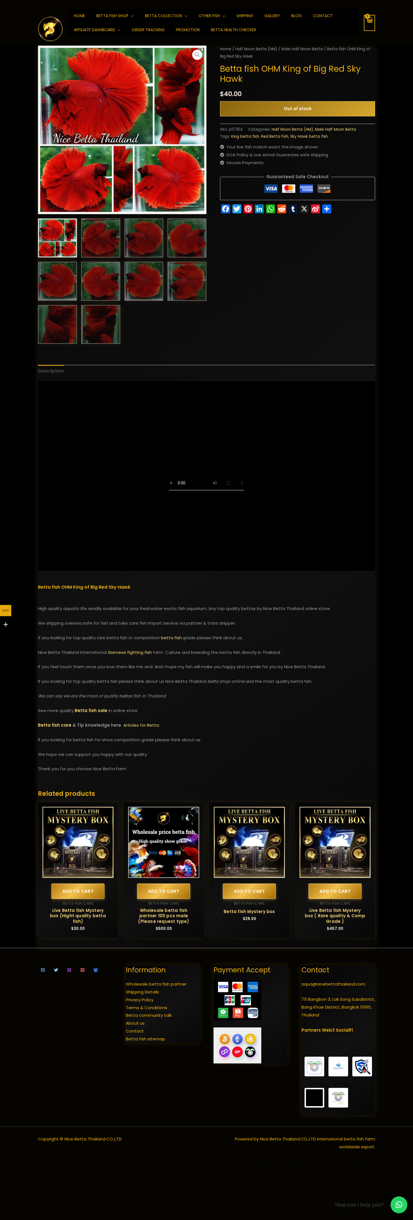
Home (225, 49)
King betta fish (245, 136)
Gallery (272, 16)
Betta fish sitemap (145, 1039)
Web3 (328, 1030)
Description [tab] (51, 371)
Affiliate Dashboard (94, 30)
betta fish (171, 638)
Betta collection (163, 16)
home (79, 16)
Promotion (188, 30)
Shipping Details (142, 992)
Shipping (245, 16)
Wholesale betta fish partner (156, 984)
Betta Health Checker (233, 30)
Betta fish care (54, 725)
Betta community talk (149, 1015)
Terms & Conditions (146, 1008)
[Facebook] (43, 970)
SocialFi (344, 1030)
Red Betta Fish (274, 136)
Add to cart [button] (78, 891)
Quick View (78, 873)
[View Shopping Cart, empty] (369, 23)
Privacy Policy (139, 1000)
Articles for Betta (141, 725)
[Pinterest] (82, 970)
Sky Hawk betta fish (309, 136)
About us (135, 1023)
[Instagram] (69, 970)
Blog (296, 16)
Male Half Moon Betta (302, 49)
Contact (323, 16)
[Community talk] (96, 970)
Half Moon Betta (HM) (256, 49)
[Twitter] (56, 970)
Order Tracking (148, 30)
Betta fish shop (112, 16)
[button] (197, 55)
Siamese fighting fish (130, 652)
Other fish (209, 16)
